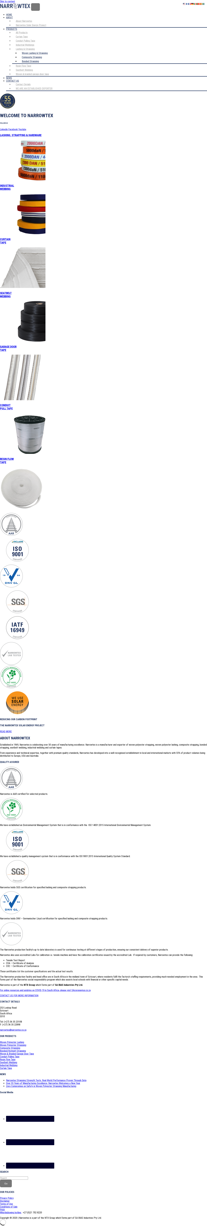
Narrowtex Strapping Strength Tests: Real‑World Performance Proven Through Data (46, 1080)
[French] (189, 3)
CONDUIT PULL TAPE (6, 407)
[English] (184, 3)
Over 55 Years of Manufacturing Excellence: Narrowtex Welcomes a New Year (43, 1083)
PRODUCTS (11, 29)
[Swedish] (203, 3)
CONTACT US (12, 80)
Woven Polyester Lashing (12, 1042)
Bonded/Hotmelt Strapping (13, 1050)
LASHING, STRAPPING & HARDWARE (21, 135)
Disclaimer (5, 1201)
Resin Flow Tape (7, 1059)
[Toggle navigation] (35, 7)
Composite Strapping (10, 1048)
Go (5, 1183)
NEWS (9, 78)
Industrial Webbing (8, 1065)
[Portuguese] (198, 3)
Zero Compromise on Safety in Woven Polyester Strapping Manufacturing (41, 1086)
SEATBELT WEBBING (6, 294)
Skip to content (7, 1)
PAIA (2, 1209)
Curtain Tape (6, 1068)
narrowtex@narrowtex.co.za (13, 1029)
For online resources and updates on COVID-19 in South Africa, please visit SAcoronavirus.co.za (45, 990)
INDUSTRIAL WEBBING (7, 187)
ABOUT (9, 17)
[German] (192, 3)
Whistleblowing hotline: (11, 1212)
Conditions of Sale (8, 1206)
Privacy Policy (7, 1198)
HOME (9, 14)
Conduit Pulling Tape (9, 1056)
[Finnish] (187, 3)
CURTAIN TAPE (5, 241)
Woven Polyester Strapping (13, 1045)
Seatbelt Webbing (8, 1062)
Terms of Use (6, 1203)
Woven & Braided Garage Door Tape (17, 1053)
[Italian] (195, 3)
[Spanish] (200, 3)
